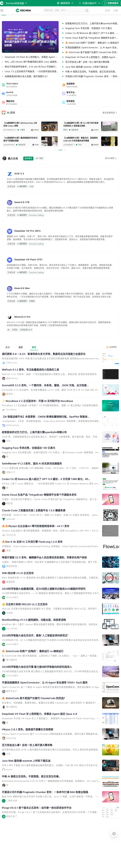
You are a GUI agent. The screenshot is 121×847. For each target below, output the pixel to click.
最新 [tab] (21, 347)
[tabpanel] (60, 593)
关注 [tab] (7, 347)
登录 (107, 10)
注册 (115, 10)
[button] (30, 85)
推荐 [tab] (34, 347)
